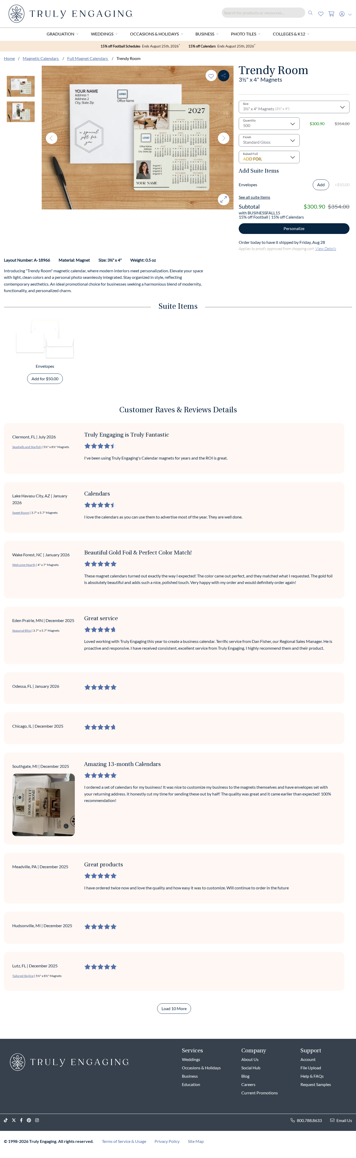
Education (191, 1084)
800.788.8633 (309, 1120)
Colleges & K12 (289, 33)
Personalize (294, 228)
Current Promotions (259, 1092)
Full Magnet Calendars (88, 58)
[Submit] (310, 13)
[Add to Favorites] (211, 75)
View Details (325, 248)
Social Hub (250, 1067)
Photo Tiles (243, 33)
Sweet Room (20, 513)
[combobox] (269, 13)
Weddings (102, 33)
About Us (250, 1059)
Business (204, 33)
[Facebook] (23, 1120)
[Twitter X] (16, 1120)
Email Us (344, 1120)
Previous (51, 138)
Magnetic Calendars (41, 58)
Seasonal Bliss (21, 630)
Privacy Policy (167, 1141)
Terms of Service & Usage (124, 1141)
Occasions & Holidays (154, 33)
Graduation (60, 33)
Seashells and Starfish (26, 447)
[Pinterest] (31, 1120)
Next (223, 138)
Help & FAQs (312, 1075)
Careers (248, 1084)
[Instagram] (39, 1120)
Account (308, 1059)
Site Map (196, 1141)
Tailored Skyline (23, 976)
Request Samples (315, 1084)
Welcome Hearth (23, 565)
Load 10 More (174, 1008)
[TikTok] (8, 1120)
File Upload (310, 1067)
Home (9, 58)
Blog (245, 1075)
